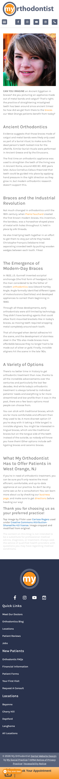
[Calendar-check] (45, 22)
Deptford (7, 718)
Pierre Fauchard (34, 214)
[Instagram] (27, 22)
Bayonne (7, 704)
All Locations (9, 733)
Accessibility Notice (35, 763)
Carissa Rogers (40, 519)
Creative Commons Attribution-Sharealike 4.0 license (25, 524)
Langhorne (8, 726)
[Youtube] (36, 22)
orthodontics (20, 286)
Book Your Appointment (34, 771)
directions (40, 498)
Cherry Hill (8, 711)
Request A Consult (13, 688)
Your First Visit (10, 680)
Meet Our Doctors (12, 614)
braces (48, 109)
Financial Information (15, 666)
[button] (4, 21)
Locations (8, 628)
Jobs (5, 643)
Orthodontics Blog (13, 621)
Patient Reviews (11, 635)
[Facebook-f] (18, 22)
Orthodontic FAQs (12, 659)
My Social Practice (17, 759)
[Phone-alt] (54, 22)
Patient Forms (10, 673)
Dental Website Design (43, 756)
